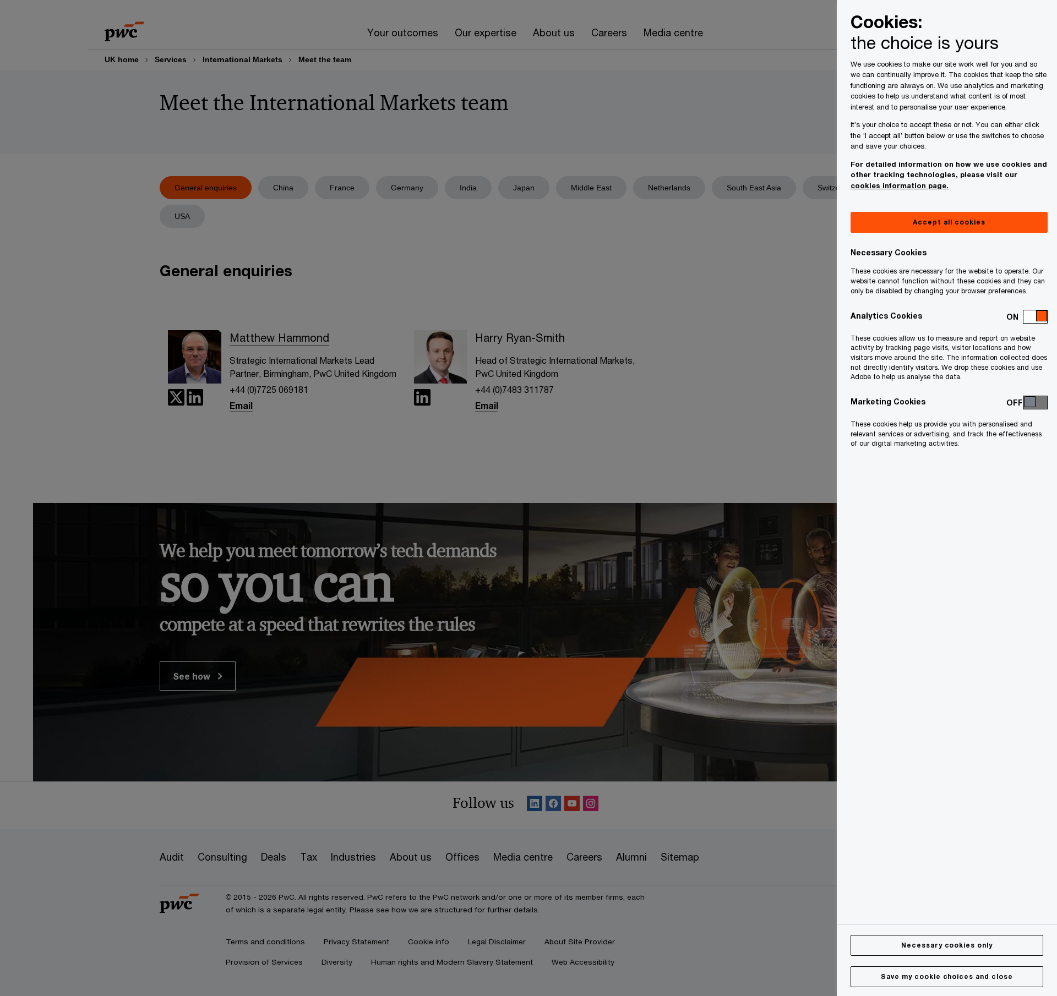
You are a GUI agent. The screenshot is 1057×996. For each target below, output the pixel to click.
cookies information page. (900, 185)
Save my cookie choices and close (947, 976)
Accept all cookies (949, 222)
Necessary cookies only (947, 945)
